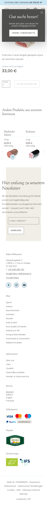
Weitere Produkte (14, 342)
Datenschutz (10, 486)
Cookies (11, 490)
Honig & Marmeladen (16, 334)
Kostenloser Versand (24, 2)
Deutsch (10, 392)
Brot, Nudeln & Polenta (16, 326)
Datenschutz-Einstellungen (30, 486)
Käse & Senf (11, 322)
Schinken (10, 314)
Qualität (9, 368)
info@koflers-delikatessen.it (18, 273)
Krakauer (30, 131)
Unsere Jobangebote (23, 33)
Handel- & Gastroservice (17, 376)
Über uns (10, 360)
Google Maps (12, 277)
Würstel (9, 318)
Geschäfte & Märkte (15, 372)
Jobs (8, 364)
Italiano (9, 394)
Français (10, 400)
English (9, 397)
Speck (9, 302)
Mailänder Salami (9, 133)
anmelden (16, 230)
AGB (18, 490)
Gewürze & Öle (13, 330)
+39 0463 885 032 (16, 269)
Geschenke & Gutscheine (18, 338)
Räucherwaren (12, 310)
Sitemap (23, 494)
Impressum (34, 482)
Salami (9, 306)
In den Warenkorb (27, 84)
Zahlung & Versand (31, 490)
